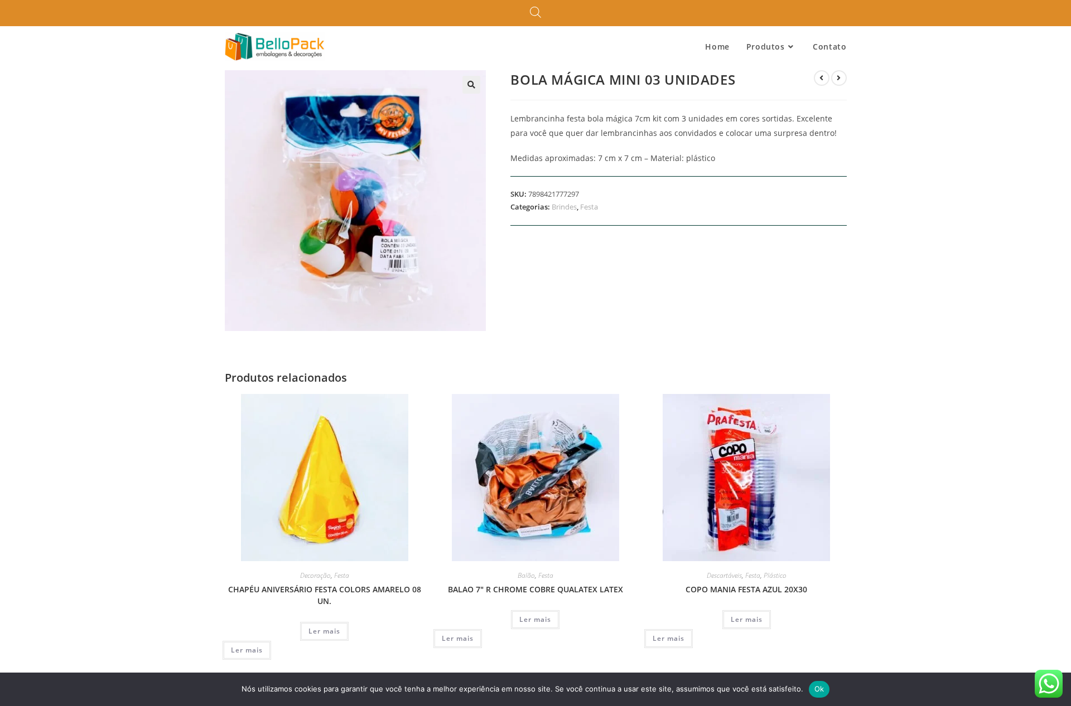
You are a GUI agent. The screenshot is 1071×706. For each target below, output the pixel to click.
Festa (589, 207)
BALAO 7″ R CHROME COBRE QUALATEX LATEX (535, 589)
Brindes (564, 207)
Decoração (315, 575)
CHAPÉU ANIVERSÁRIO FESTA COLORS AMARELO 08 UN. (324, 595)
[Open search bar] (535, 13)
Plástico (775, 575)
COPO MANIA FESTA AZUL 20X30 (746, 589)
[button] (471, 85)
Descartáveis (724, 575)
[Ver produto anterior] (821, 78)
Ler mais (324, 631)
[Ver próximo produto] (839, 78)
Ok (819, 688)
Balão (526, 575)
